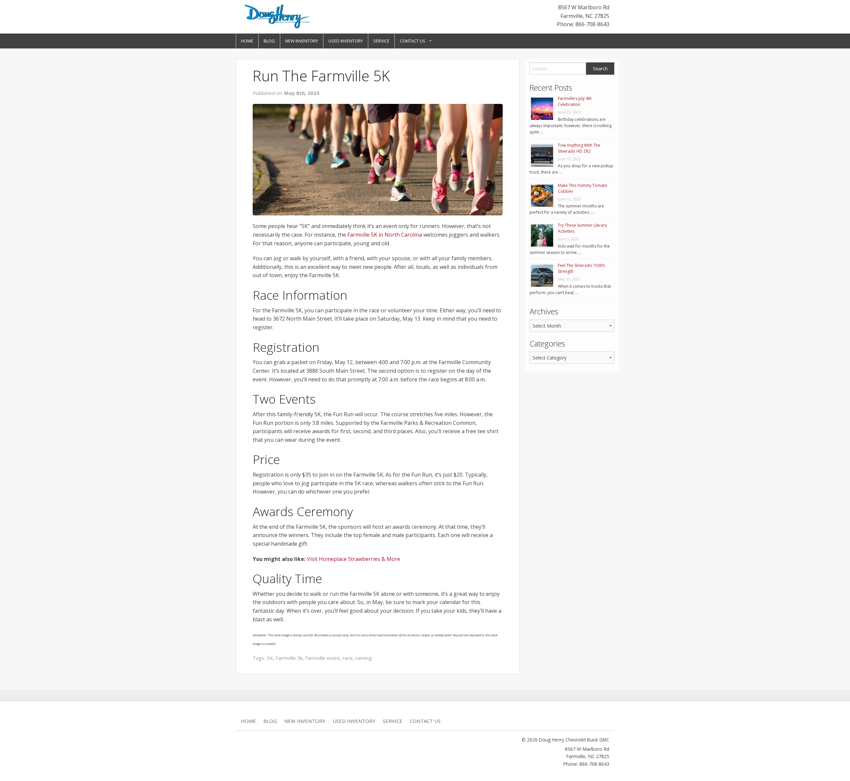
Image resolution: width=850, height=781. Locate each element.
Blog (269, 41)
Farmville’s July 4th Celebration (575, 101)
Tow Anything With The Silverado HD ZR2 (579, 148)
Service (381, 41)
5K (270, 658)
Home (247, 41)
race (348, 658)
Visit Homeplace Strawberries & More (353, 559)
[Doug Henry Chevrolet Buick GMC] (278, 16)
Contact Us (412, 41)
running (363, 658)
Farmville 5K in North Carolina (384, 234)
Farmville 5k (289, 658)
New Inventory (301, 41)
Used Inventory (345, 41)
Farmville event (322, 658)
